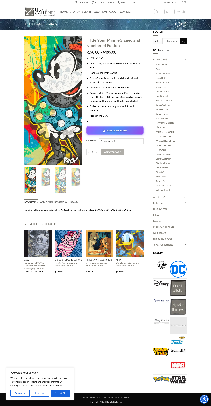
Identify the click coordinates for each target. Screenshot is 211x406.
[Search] (156, 11)
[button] (170, 2)
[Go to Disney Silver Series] (161, 320)
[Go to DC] (178, 269)
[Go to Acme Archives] (161, 265)
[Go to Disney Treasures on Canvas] (178, 325)
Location (100, 11)
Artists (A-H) (34, 24)
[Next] (76, 100)
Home (64, 11)
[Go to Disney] (161, 284)
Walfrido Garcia (163, 185)
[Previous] (29, 100)
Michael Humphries (165, 140)
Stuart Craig (162, 172)
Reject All (40, 393)
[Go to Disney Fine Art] (161, 300)
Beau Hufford (162, 78)
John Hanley (162, 118)
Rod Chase (161, 149)
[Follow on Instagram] (185, 2)
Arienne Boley (163, 73)
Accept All (60, 393)
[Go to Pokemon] (161, 379)
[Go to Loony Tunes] (161, 351)
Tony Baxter (161, 176)
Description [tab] (31, 202)
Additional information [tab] (54, 202)
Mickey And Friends (163, 226)
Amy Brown (161, 64)
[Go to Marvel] (178, 365)
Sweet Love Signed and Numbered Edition (96, 264)
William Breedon (164, 190)
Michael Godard (163, 136)
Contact (126, 11)
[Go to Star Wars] (178, 380)
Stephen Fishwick (164, 163)
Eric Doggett (162, 96)
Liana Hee (160, 127)
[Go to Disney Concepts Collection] (178, 288)
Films (156, 214)
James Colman (163, 104)
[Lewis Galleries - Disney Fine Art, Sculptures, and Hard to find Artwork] (39, 11)
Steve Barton (162, 167)
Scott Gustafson (163, 158)
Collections (159, 202)
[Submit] (183, 41)
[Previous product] (183, 24)
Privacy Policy (111, 397)
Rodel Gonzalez (163, 154)
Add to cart (112, 152)
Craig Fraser (162, 87)
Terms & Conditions (91, 397)
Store (74, 11)
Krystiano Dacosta (165, 122)
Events (87, 11)
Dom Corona (162, 91)
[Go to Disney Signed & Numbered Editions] (178, 306)
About (113, 11)
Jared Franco (162, 113)
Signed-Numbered (163, 238)
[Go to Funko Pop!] (178, 340)
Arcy (53, 24)
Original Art (159, 232)
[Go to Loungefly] (178, 350)
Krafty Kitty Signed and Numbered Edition (66, 264)
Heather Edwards (164, 100)
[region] (40, 383)
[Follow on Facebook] (182, 2)
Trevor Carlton (163, 181)
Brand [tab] (74, 202)
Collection (91, 141)
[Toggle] (185, 59)
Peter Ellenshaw (163, 145)
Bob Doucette (162, 82)
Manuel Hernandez (165, 131)
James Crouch (163, 109)
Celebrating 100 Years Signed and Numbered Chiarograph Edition (35, 265)
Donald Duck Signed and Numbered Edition (127, 264)
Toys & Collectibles (163, 244)
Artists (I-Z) (159, 196)
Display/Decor (160, 208)
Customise (20, 393)
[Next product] (177, 24)
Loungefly (158, 220)
